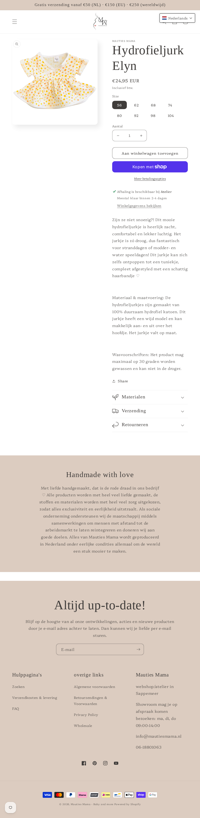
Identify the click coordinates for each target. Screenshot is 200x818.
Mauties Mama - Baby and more (92, 804)
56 (119, 105)
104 (171, 115)
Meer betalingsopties (150, 178)
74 (170, 105)
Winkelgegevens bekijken (139, 205)
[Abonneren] (138, 649)
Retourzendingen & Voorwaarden (90, 700)
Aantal (117, 126)
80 (119, 115)
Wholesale (83, 725)
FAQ (15, 708)
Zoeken (18, 686)
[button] (14, 21)
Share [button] (123, 380)
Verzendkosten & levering (34, 697)
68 (153, 105)
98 (153, 115)
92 (136, 115)
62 (136, 105)
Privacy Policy (86, 714)
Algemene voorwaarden (94, 686)
